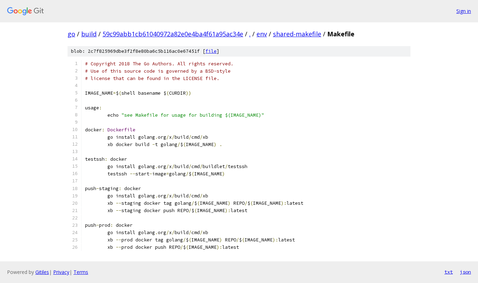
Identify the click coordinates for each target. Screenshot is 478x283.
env (261, 34)
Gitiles (42, 272)
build (89, 34)
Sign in (463, 11)
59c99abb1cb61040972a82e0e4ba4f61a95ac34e (173, 34)
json (465, 272)
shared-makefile (297, 34)
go (71, 34)
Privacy (61, 272)
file (211, 51)
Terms (80, 272)
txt (448, 272)
